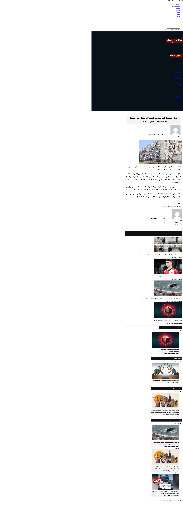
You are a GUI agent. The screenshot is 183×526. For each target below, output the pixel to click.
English (178, 16)
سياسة (178, 72)
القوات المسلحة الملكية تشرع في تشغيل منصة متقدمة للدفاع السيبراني (167, 320)
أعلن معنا (178, 8)
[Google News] (178, 225)
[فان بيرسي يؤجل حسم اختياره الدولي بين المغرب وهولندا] (168, 274)
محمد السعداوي (166, 135)
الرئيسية (178, 66)
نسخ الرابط (165, 206)
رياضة (179, 84)
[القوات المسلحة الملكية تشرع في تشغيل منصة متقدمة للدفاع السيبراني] (168, 318)
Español (178, 14)
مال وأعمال (177, 90)
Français (178, 12)
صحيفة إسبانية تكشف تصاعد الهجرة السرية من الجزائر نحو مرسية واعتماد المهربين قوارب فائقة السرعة (161, 299)
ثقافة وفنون (177, 96)
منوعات (178, 108)
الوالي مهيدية (176, 204)
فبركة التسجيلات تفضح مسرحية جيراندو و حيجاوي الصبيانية (166, 380)
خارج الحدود (177, 102)
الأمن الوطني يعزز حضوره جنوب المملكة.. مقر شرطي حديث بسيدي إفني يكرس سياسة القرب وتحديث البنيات (160, 255)
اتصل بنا (178, 10)
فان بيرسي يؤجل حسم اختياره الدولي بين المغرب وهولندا (170, 277)
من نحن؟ (178, 4)
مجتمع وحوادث (177, 78)
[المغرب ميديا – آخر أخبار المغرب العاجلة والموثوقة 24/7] (174, 43)
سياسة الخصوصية (176, 6)
